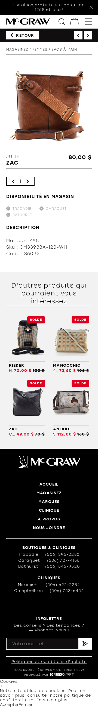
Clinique (49, 510)
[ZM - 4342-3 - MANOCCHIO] (71, 344)
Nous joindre (49, 528)
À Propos (49, 519)
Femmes (40, 49)
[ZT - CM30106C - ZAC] (27, 408)
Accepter (9, 704)
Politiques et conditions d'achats (49, 661)
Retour (25, 35)
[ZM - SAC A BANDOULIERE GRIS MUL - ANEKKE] (71, 408)
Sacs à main (64, 49)
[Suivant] (88, 35)
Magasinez (17, 49)
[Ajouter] (27, 181)
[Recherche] (62, 22)
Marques (49, 501)
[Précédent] (78, 35)
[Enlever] (13, 181)
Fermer (26, 704)
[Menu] (88, 22)
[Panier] (75, 21)
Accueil (49, 484)
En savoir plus (52, 700)
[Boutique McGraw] (28, 21)
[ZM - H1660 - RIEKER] (27, 344)
